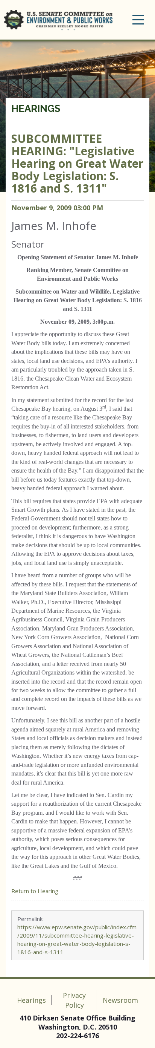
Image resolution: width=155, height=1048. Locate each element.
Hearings (35, 108)
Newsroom (120, 1000)
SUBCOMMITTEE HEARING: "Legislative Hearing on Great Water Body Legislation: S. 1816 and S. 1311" (77, 163)
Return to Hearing (34, 891)
